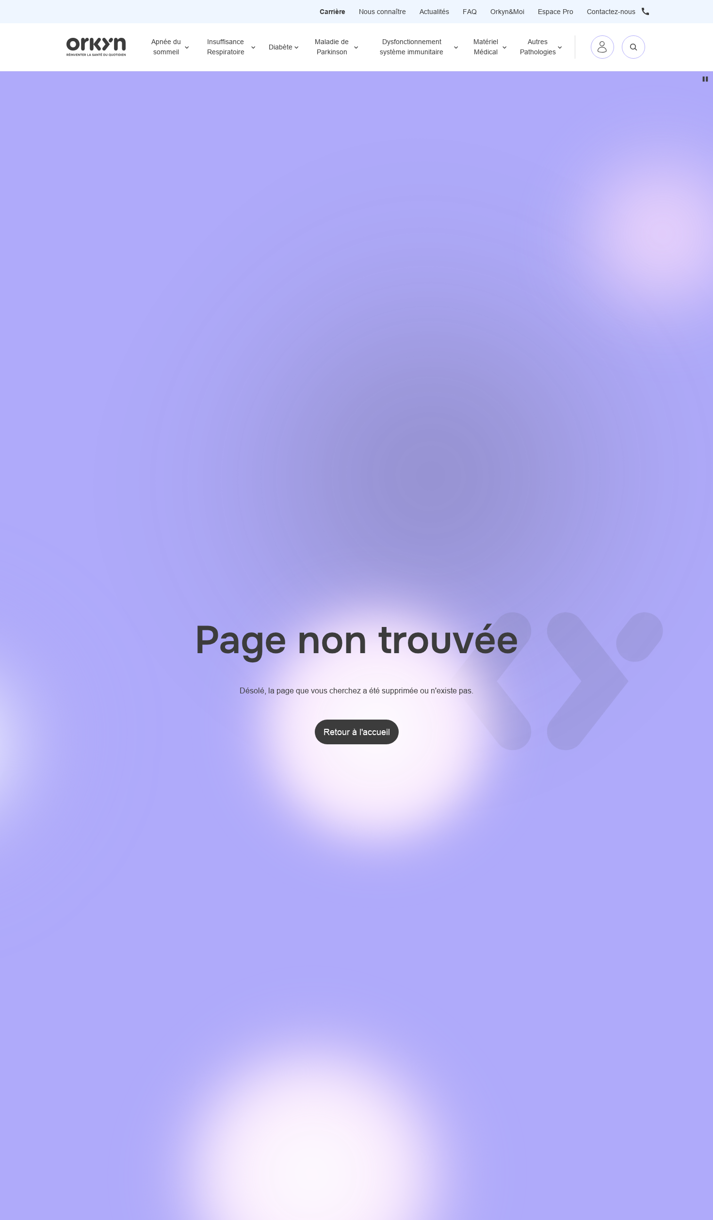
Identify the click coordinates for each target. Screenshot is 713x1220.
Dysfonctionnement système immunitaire (411, 47)
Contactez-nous (611, 12)
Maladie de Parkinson (332, 47)
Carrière (332, 12)
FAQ (470, 12)
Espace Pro (555, 12)
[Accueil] (96, 47)
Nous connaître (382, 12)
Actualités (434, 12)
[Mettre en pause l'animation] (705, 79)
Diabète (280, 47)
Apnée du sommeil (166, 47)
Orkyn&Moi (507, 12)
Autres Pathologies (538, 47)
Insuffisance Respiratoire (225, 47)
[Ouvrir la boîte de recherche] (633, 47)
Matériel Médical (485, 47)
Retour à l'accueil (357, 732)
